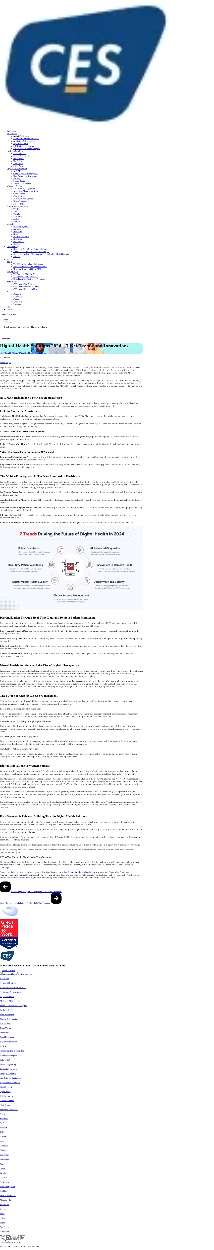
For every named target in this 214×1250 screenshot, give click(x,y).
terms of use (16, 1242)
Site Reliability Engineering (24, 189)
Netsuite (16, 221)
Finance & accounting (22, 156)
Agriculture (17, 229)
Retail (15, 234)
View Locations (25, 974)
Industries (11, 224)
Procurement (18, 163)
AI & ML (17, 171)
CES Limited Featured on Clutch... (27, 287)
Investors (17, 304)
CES (2, 353)
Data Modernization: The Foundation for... (30, 266)
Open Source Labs (9, 314)
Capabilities (11, 131)
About (9, 292)
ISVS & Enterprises (21, 236)
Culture (16, 299)
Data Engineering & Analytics (25, 176)
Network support (20, 201)
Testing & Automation (22, 184)
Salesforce (17, 216)
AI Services (12, 133)
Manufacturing (19, 241)
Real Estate (17, 239)
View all (16, 256)
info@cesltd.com (10, 974)
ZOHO (16, 219)
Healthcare (17, 231)
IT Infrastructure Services (23, 199)
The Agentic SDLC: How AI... (25, 277)
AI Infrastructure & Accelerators (26, 138)
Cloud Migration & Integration (25, 174)
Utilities (16, 244)
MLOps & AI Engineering (23, 146)
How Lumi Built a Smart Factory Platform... (30, 249)
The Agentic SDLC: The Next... (25, 274)
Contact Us (6, 338)
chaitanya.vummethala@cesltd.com (17, 875)
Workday (17, 214)
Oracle (16, 209)
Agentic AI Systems (21, 136)
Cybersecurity (18, 196)
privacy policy (5, 1242)
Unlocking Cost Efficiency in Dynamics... (29, 279)
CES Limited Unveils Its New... (25, 289)
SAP (15, 211)
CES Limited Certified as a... (24, 284)
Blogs (9, 261)
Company (17, 294)
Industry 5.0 (18, 179)
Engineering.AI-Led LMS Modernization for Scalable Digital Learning (41, 254)
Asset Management (21, 226)
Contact (10, 309)
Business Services (15, 151)
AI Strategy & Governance (24, 141)
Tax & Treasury (19, 161)
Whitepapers (12, 272)
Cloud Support (19, 194)
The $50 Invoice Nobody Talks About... (29, 264)
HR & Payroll (18, 158)
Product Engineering (21, 181)
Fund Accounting (20, 153)
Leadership (17, 297)
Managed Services (15, 186)
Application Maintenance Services (26, 191)
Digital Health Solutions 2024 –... (32, 353)
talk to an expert (8, 971)
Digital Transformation (17, 168)
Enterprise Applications (17, 206)
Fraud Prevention (20, 166)
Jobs (8, 307)
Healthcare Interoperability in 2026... (27, 269)
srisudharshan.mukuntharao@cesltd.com (77, 872)
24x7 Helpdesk (19, 204)
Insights (10, 259)
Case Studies (12, 247)
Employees (17, 302)
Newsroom (11, 282)
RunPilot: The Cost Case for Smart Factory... (31, 251)
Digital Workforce (20, 143)
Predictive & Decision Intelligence (26, 148)
